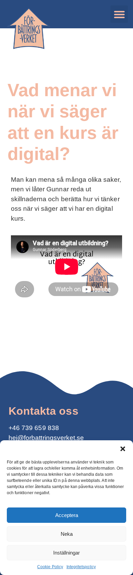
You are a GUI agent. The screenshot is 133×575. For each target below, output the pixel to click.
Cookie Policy (50, 566)
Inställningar (66, 553)
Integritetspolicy (81, 566)
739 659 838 (40, 427)
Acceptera (66, 515)
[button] (122, 448)
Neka (67, 534)
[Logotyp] (28, 29)
